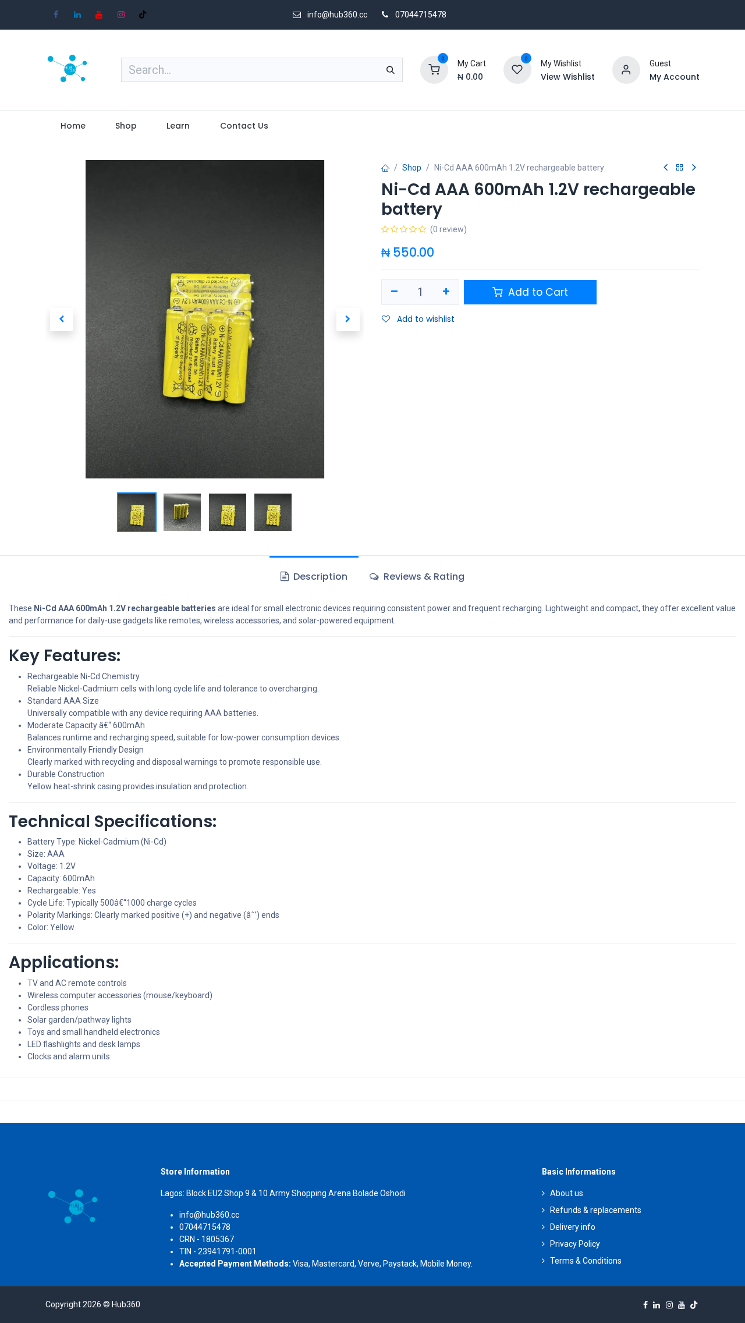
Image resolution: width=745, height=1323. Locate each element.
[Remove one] (394, 292)
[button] (61, 319)
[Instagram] (121, 14)
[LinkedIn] (77, 14)
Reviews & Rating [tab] (422, 576)
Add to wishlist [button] (425, 319)
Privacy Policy (575, 1243)
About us (566, 1193)
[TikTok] (142, 14)
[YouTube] (99, 14)
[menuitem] (72, 126)
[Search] (390, 69)
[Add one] (446, 292)
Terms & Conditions (586, 1260)
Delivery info (572, 1227)
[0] (434, 69)
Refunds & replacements (595, 1210)
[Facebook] (56, 14)
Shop (411, 167)
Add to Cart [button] (536, 292)
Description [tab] (319, 576)
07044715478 (420, 14)
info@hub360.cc (209, 1214)
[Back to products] (680, 168)
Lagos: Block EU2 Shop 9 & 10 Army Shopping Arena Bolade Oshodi (283, 1193)
